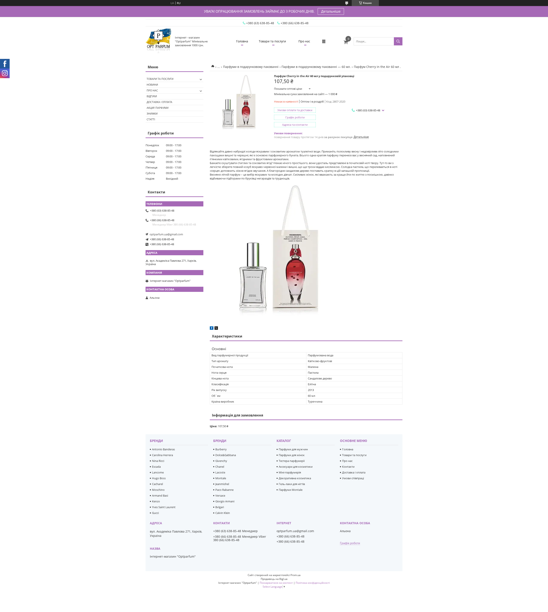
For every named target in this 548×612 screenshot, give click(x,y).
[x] (216, 329)
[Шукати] (398, 41)
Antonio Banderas (163, 449)
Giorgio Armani (224, 501)
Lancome (158, 472)
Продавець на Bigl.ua (274, 579)
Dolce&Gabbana (225, 455)
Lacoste (220, 472)
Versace (220, 495)
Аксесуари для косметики (296, 467)
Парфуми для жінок (292, 455)
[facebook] (211, 329)
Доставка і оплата (159, 102)
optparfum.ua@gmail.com (166, 234)
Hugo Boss (159, 478)
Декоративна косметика (295, 478)
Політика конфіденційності (313, 583)
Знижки (152, 113)
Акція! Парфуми (157, 108)
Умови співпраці (353, 478)
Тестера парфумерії (292, 461)
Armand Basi (160, 495)
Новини (152, 85)
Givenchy (221, 461)
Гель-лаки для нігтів (292, 484)
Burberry (221, 449)
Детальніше (331, 11)
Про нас (304, 41)
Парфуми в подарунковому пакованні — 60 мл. (316, 67)
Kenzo (156, 501)
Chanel (219, 467)
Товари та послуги (272, 41)
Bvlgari (219, 507)
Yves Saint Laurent (164, 507)
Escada (156, 467)
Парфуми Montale (290, 490)
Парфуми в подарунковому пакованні (250, 67)
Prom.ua (295, 575)
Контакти (348, 467)
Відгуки (152, 96)
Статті (151, 119)
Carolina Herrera (162, 455)
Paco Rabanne (224, 490)
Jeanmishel (222, 484)
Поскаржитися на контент (276, 583)
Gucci (155, 513)
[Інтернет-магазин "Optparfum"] (158, 41)
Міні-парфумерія (290, 472)
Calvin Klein (222, 513)
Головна (242, 41)
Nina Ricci (158, 461)
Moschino (158, 490)
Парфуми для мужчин (293, 449)
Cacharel (157, 484)
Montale (220, 478)
